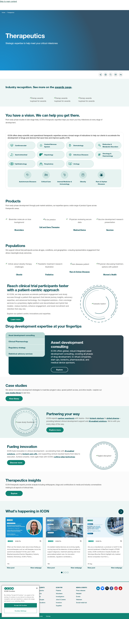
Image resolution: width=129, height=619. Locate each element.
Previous (114, 511)
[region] (20, 601)
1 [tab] (61, 572)
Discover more (16, 462)
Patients (58, 590)
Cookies (40, 616)
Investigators (60, 596)
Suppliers (59, 606)
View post (11, 568)
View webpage (36, 568)
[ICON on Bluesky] (102, 588)
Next (120, 511)
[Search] (110, 74)
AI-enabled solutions (98, 421)
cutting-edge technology (64, 457)
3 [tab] (65, 572)
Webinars (79, 599)
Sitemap (48, 616)
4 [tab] (68, 572)
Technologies (40, 599)
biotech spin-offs (30, 454)
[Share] (100, 74)
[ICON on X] (107, 588)
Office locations (40, 603)
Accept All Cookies (20, 605)
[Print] (105, 74)
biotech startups (97, 418)
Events (78, 596)
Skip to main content (8, 1)
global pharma (113, 418)
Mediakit (78, 593)
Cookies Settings (20, 611)
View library (14, 398)
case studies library (13, 393)
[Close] (37, 588)
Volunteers (59, 593)
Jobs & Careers (61, 599)
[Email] (115, 74)
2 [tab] (63, 572)
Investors (59, 603)
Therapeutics (40, 590)
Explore (14, 493)
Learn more (15, 319)
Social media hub (81, 603)
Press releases (80, 590)
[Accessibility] (120, 74)
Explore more (55, 430)
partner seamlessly (66, 418)
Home (3, 12)
